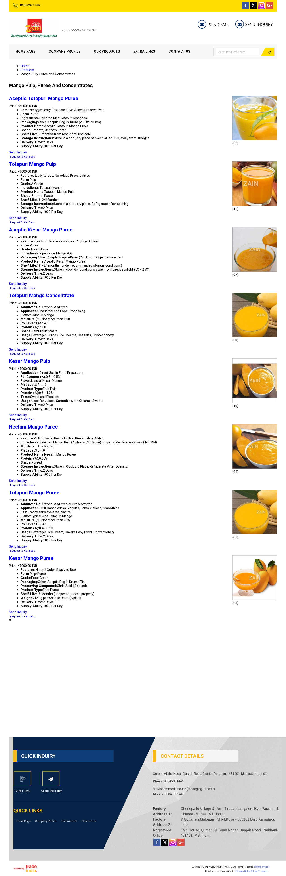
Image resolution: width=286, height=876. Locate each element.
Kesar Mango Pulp (29, 361)
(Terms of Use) (261, 866)
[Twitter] (253, 8)
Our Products (107, 51)
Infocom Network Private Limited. (252, 871)
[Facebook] (245, 8)
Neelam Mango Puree (33, 427)
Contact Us (179, 51)
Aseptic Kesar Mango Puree (41, 230)
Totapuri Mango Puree (34, 492)
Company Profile (64, 51)
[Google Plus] (269, 8)
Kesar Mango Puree (31, 558)
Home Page (25, 51)
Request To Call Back (22, 156)
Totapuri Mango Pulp (32, 164)
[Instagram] (261, 8)
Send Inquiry (18, 152)
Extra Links (144, 51)
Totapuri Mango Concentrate (41, 295)
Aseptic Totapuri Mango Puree (43, 98)
